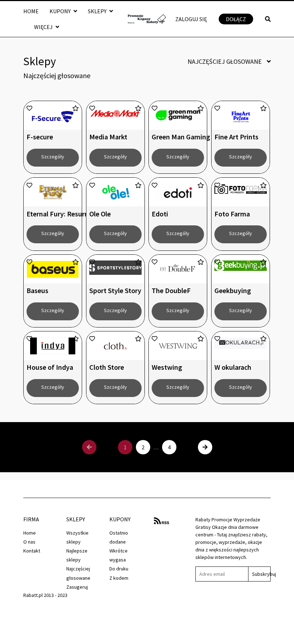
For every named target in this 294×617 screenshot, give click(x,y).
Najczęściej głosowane (225, 61)
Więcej (44, 26)
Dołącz (236, 19)
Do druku (118, 568)
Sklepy (98, 11)
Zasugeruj (77, 587)
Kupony (60, 11)
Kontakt (31, 550)
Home (31, 11)
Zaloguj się (191, 19)
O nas (29, 542)
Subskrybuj (261, 574)
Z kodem (118, 578)
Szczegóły (52, 156)
